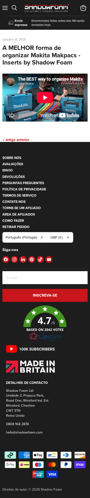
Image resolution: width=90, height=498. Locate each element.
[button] (45, 323)
